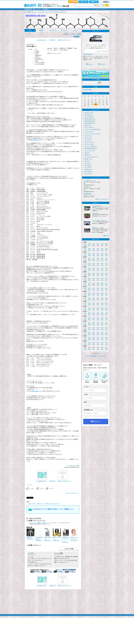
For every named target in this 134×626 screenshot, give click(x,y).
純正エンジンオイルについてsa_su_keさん (74, 539)
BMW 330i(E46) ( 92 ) (90, 121)
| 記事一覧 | (52, 40)
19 (95, 102)
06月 (106, 243)
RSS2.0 (96, 353)
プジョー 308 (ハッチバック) (99, 220)
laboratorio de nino (36, 15)
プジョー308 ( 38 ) (89, 116)
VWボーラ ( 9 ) (88, 125)
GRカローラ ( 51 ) (89, 112)
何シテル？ (99, 51)
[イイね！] (76, 36)
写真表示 (79, 34)
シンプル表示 (72, 34)
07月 (85, 245)
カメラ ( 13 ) (88, 163)
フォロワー (102, 64)
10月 (98, 250)
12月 (106, 250)
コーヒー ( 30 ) (88, 173)
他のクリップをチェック (102, 199)
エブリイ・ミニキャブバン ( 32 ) (93, 133)
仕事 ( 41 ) (87, 161)
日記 (43, 11)
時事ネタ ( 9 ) (88, 154)
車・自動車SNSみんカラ (31, 11)
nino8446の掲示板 (87, 89)
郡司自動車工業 (87, 193)
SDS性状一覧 (87, 187)
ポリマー (34, 503)
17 (88, 102)
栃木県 (90, 54)
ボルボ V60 (95, 213)
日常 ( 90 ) (87, 152)
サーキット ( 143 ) (89, 144)
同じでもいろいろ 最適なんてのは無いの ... (39, 522)
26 (95, 104)
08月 (89, 245)
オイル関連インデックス (90, 180)
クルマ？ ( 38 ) (88, 138)
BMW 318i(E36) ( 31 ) (90, 123)
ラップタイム (64, 30)
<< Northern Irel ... (41, 40)
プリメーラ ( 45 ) (89, 131)
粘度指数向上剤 (36, 140)
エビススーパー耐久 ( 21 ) (91, 146)
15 (106, 101)
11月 (102, 250)
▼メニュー (75, 30)
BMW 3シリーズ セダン (98, 227)
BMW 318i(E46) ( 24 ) (90, 119)
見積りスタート (96, 421)
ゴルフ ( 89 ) (88, 167)
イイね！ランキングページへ (72, 493)
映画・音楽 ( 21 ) (89, 171)
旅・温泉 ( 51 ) (88, 165)
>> (98, 93)
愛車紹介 (41, 30)
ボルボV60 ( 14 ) (89, 114)
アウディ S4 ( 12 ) (89, 127)
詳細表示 (65, 34)
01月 (85, 243)
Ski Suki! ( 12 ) (88, 169)
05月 (102, 243)
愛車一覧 (106, 235)
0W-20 (30, 503)
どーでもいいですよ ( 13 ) (91, 156)
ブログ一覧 (48, 11)
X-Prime (47, 503)
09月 (93, 250)
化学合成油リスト (37, 391)
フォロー (89, 64)
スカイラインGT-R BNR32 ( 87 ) (92, 129)
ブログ (39, 11)
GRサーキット (40, 503)
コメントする (69, 548)
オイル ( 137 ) (88, 140)
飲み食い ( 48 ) (88, 159)
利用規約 (93, 356)
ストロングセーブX (54, 503)
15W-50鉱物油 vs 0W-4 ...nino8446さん (39, 539)
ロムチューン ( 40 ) (89, 142)
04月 (98, 243)
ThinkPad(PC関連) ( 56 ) (91, 148)
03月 (93, 243)
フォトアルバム (53, 30)
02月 (89, 243)
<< (93, 93)
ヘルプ (100, 1)
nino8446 (85, 54)
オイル (74, 465)
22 (106, 102)
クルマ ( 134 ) (88, 135)
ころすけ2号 (31, 553)
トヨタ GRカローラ (97, 205)
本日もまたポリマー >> (64, 40)
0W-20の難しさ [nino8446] (59, 11)
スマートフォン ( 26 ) (90, 150)
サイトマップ (102, 356)
